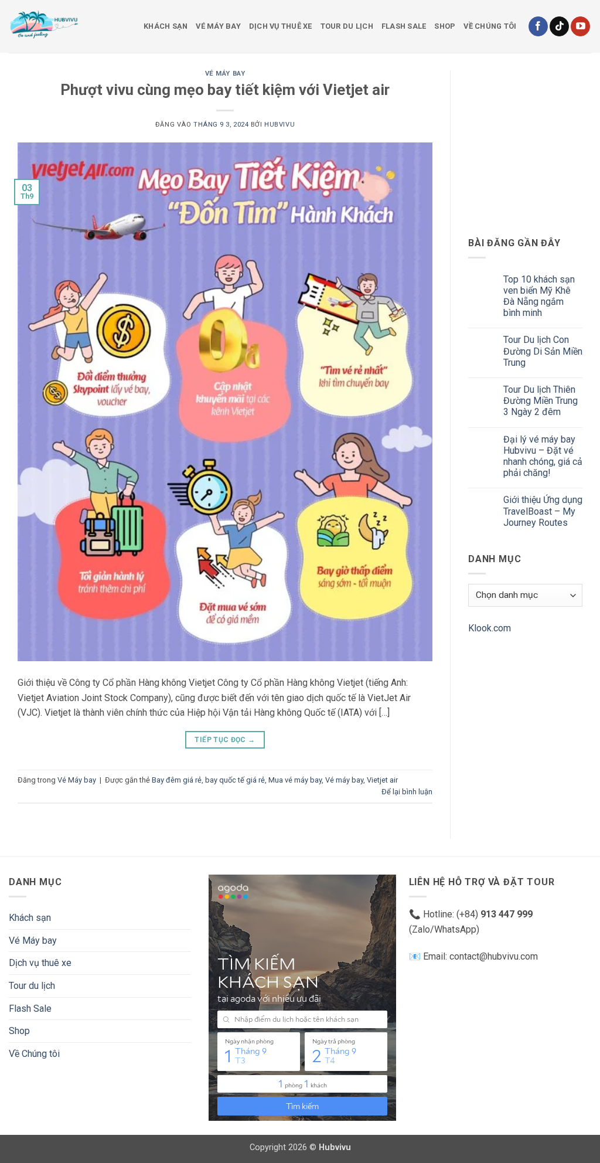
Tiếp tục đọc (225, 740)
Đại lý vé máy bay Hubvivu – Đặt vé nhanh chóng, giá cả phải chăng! (542, 456)
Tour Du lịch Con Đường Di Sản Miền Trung (542, 351)
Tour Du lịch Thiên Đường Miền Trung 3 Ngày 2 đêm (540, 400)
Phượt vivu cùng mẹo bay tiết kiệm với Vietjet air (225, 89)
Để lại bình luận (406, 791)
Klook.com (489, 628)
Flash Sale (404, 26)
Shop (444, 26)
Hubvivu (279, 124)
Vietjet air (382, 780)
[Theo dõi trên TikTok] (559, 26)
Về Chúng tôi (489, 26)
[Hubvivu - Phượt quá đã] (67, 26)
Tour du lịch (347, 26)
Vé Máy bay (218, 26)
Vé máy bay (344, 780)
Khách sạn (166, 26)
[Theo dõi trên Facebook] (538, 26)
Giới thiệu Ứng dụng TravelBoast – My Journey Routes (542, 511)
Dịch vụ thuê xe (280, 26)
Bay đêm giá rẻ (177, 780)
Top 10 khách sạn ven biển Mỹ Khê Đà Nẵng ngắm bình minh (539, 296)
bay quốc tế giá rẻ (235, 780)
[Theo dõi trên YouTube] (580, 26)
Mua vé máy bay (295, 780)
